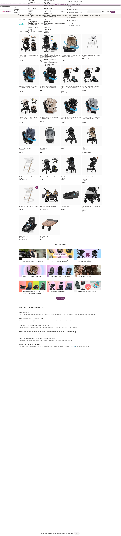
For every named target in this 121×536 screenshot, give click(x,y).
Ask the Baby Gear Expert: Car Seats (87, 291)
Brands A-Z (25, 19)
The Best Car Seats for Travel (58, 291)
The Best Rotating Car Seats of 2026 (32, 276)
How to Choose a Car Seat (84, 276)
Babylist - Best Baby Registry (7, 12)
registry (74, 346)
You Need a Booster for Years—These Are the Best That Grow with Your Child (33, 292)
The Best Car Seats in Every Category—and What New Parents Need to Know (61, 260)
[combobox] (94, 11)
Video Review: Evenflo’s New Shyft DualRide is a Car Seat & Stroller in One (33, 260)
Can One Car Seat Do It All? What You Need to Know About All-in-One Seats (60, 277)
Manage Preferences (60, 4)
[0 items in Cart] (117, 12)
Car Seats (65, 15)
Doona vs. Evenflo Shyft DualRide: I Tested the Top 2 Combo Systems (88, 260)
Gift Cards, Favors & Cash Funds (96, 15)
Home (20, 19)
